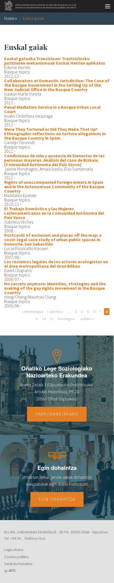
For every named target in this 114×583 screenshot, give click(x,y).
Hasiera (10, 18)
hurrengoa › (67, 318)
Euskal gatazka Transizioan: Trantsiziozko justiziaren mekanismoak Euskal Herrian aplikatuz (54, 61)
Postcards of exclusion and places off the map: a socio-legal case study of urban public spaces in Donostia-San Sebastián (53, 239)
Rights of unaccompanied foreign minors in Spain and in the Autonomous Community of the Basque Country (54, 186)
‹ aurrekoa (55, 311)
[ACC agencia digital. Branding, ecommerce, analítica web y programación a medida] (10, 570)
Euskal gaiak (33, 18)
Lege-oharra (13, 549)
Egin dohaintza (57, 499)
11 (52, 318)
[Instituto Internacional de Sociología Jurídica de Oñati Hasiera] (38, 4)
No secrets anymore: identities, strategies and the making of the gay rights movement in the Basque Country (55, 288)
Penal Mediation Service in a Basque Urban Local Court (52, 109)
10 (44, 318)
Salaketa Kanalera (18, 563)
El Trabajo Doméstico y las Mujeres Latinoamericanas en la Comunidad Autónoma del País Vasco (54, 213)
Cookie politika (16, 556)
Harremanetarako (57, 414)
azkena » (87, 318)
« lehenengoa (32, 311)
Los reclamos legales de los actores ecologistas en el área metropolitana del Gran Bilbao (56, 264)
